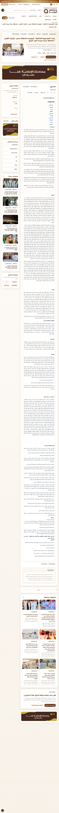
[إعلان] (10, 129)
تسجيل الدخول (12, 4)
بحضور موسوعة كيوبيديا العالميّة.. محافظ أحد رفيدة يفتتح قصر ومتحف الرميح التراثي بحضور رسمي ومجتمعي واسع (48, 647)
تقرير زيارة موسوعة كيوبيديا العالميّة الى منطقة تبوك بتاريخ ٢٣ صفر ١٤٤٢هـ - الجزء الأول (10, 193)
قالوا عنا (54, 19)
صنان (52, 109)
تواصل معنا (11, 18)
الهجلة (51, 111)
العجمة (51, 107)
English (44, 53)
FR (56, 4)
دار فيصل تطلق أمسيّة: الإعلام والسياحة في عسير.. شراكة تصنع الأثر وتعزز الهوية (31, 676)
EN (54, 4)
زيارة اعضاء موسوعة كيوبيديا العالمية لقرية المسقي (30, 615)
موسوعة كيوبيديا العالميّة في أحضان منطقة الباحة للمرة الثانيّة (10, 249)
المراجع (51, 124)
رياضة (16, 165)
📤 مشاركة (43, 92)
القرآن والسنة (14, 153)
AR (51, 4)
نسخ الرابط (6, 285)
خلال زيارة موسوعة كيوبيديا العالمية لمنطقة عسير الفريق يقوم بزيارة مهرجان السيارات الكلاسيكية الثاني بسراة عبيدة (48, 618)
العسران (51, 114)
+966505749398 (4, 1)
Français (39, 53)
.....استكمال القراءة (48, 50)
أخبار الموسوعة (45, 34)
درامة (51, 122)
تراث (16, 157)
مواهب (15, 169)
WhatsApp (14, 285)
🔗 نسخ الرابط (35, 57)
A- (51, 92)
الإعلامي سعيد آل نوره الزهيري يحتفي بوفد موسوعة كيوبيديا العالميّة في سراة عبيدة (48, 676)
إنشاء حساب (4, 4)
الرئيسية (54, 16)
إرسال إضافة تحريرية (50, 705)
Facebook (14, 282)
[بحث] (2, 10)
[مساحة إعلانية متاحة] (29, 72)
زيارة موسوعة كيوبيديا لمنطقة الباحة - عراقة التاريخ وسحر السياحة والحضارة (11, 267)
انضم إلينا (5, 18)
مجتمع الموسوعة (13, 148)
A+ (54, 92)
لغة (16, 161)
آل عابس (51, 118)
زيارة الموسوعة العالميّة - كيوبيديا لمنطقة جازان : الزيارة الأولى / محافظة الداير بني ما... (10, 211)
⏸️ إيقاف (42, 57)
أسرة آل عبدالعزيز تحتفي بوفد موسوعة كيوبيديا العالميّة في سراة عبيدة (32, 645)
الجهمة (51, 120)
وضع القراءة (29, 92)
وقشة (51, 116)
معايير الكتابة (48, 19)
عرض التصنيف (14, 114)
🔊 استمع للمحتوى (51, 57)
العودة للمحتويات (53, 27)
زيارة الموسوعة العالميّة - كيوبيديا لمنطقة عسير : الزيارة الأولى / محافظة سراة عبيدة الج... (10, 230)
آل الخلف (51, 105)
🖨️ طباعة (36, 92)
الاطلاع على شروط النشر (37, 705)
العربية (48, 53)
